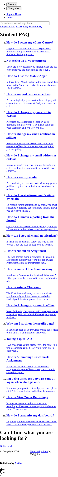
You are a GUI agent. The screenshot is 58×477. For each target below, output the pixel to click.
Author (19, 463)
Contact (10, 17)
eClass (19, 26)
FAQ (25, 26)
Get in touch (6, 446)
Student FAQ (35, 26)
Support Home (13, 14)
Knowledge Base (39, 451)
